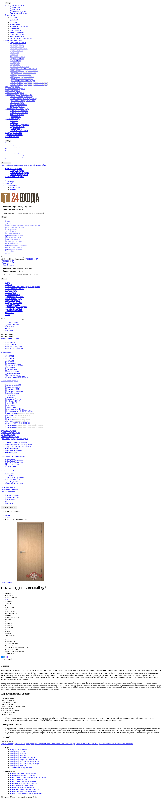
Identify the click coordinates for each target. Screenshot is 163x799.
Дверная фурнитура (12, 243)
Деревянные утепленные (14, 235)
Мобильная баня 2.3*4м (19, 131)
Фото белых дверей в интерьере (22, 785)
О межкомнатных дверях (19, 155)
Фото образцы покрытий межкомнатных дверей (28, 777)
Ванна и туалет (24, 71)
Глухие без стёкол (16, 51)
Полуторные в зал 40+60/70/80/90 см (23, 69)
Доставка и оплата (12, 325)
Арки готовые (15, 9)
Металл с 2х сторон (17, 32)
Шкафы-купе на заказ (13, 133)
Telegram (5, 263)
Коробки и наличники (18, 105)
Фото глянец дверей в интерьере (22, 787)
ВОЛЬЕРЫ (14, 121)
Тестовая (8, 223)
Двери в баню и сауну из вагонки (22, 101)
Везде (7, 221)
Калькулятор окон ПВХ (19, 765)
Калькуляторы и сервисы (14, 159)
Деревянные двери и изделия (16, 245)
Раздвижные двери (12, 91)
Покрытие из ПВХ (17, 47)
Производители (7, 744)
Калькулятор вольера (18, 753)
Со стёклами (14, 53)
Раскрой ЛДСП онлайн (18, 749)
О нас (7, 329)
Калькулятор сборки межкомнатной (23, 759)
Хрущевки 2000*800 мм (19, 26)
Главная (8, 515)
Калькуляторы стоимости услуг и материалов (22, 225)
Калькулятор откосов (18, 755)
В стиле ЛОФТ (15, 61)
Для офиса (21, 79)
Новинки (8, 143)
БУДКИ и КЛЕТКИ (17, 127)
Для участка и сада (12, 119)
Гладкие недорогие (17, 45)
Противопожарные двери (15, 89)
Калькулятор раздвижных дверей (22, 757)
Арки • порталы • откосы (14, 227)
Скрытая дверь (29, 83)
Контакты (9, 331)
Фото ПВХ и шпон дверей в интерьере (24, 789)
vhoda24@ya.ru (8, 265)
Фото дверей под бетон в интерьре (23, 791)
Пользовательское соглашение (112, 744)
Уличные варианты (17, 36)
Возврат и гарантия (52, 744)
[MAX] (7, 657)
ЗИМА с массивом (17, 115)
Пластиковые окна (12, 137)
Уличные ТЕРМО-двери (14, 93)
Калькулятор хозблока (18, 751)
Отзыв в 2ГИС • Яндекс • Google (88, 744)
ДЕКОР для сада (16, 129)
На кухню (22, 77)
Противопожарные (12, 233)
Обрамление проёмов (18, 11)
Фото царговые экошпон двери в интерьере (26, 793)
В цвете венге (15, 65)
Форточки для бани (17, 107)
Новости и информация (19, 157)
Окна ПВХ (9, 251)
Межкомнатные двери (13, 40)
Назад (8, 3)
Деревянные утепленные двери (17, 109)
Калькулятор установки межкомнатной (24, 761)
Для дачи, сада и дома (13, 247)
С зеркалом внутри (17, 34)
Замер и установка (12, 323)
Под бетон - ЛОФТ (17, 59)
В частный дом (15, 30)
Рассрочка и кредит (67, 744)
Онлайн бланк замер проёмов (21, 767)
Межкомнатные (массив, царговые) (23, 99)
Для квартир (14, 28)
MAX (13, 263)
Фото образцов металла (18, 779)
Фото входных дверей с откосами (22, 775)
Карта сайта (128, 744)
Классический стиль (17, 57)
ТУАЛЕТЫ (14, 123)
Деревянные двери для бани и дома (18, 95)
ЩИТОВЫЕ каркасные (19, 111)
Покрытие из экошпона (18, 49)
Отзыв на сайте (11, 149)
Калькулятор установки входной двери (24, 763)
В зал (20, 75)
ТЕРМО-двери (10, 231)
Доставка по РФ (19, 744)
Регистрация (14, 189)
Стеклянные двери (17, 103)
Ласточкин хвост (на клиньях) (21, 97)
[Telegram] (4, 657)
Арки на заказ (15, 7)
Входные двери (11, 15)
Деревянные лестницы (14, 135)
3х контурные (15, 24)
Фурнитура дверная (12, 87)
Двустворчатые (15, 117)
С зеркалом (14, 55)
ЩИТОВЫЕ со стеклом (19, 113)
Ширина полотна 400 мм (19, 67)
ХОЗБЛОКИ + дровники (19, 125)
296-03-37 (31, 259)
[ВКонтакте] (2, 657)
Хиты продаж (10, 145)
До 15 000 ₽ (14, 17)
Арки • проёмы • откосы (14, 5)
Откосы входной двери (18, 13)
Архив (7, 253)
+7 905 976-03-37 (7, 261)
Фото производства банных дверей (23, 773)
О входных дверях (17, 153)
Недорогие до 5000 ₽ (18, 43)
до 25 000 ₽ (14, 20)
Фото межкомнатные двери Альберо (23, 783)
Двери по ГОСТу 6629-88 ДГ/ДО (22, 81)
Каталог (7, 336)
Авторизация (15, 187)
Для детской (23, 73)
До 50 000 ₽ (14, 22)
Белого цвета (15, 63)
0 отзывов (9, 595)
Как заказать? (10, 327)
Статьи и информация (13, 151)
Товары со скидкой (12, 147)
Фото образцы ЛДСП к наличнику (23, 781)
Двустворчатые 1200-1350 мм (21, 38)
